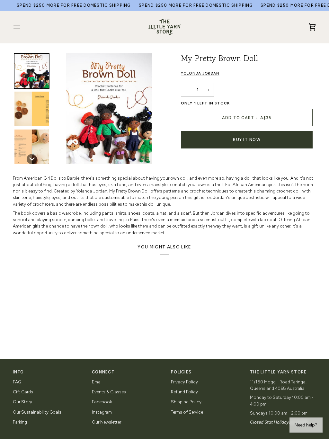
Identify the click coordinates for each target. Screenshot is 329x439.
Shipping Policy (186, 401)
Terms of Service (187, 412)
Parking (20, 422)
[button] (31, 71)
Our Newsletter (106, 422)
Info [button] (18, 372)
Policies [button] (181, 372)
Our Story (22, 401)
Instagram (102, 412)
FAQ (17, 381)
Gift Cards (23, 391)
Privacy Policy (184, 381)
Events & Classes (109, 391)
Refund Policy (184, 391)
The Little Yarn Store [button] (278, 372)
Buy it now (247, 139)
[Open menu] (22, 27)
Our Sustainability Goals (37, 412)
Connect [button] (103, 372)
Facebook (102, 401)
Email (97, 381)
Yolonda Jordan (200, 73)
